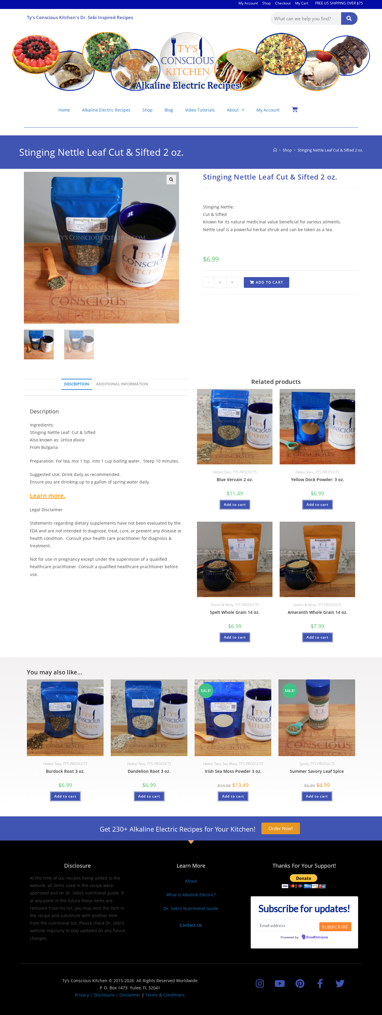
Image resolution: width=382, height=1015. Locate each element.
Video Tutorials (200, 110)
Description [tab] (76, 384)
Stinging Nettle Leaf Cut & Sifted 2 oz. (330, 150)
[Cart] (295, 109)
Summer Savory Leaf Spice (317, 771)
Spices (304, 763)
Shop (266, 3)
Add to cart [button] (235, 504)
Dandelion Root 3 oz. (149, 771)
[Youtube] (279, 983)
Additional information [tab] (122, 384)
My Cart (301, 3)
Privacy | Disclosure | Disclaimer (108, 995)
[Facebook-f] (320, 983)
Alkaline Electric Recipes (106, 110)
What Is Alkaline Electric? (191, 894)
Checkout (283, 3)
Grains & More (222, 604)
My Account (248, 3)
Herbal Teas (222, 472)
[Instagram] (259, 983)
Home (64, 110)
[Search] (349, 18)
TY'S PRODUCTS (244, 472)
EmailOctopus (317, 937)
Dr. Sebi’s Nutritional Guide (191, 908)
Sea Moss (230, 763)
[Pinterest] (299, 983)
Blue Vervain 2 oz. (235, 479)
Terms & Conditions (165, 995)
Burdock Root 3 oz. (65, 771)
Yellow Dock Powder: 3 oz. (317, 479)
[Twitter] (340, 983)
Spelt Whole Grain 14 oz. (235, 612)
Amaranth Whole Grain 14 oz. (317, 612)
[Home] (275, 150)
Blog (168, 110)
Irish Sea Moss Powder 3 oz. (233, 771)
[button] (171, 179)
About (233, 110)
